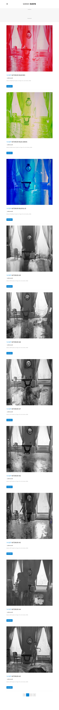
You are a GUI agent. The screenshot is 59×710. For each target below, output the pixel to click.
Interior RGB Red (18, 75)
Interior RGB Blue (19, 208)
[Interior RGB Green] (29, 115)
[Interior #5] (29, 516)
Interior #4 (16, 609)
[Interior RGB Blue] (29, 182)
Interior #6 (16, 476)
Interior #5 (16, 542)
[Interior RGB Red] (29, 48)
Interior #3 (16, 676)
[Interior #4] (29, 583)
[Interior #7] (29, 382)
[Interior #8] (29, 315)
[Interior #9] (29, 249)
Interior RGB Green (19, 142)
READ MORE (9, 86)
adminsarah (10, 78)
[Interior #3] (29, 649)
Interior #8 (16, 342)
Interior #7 (16, 409)
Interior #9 (16, 275)
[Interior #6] (29, 449)
